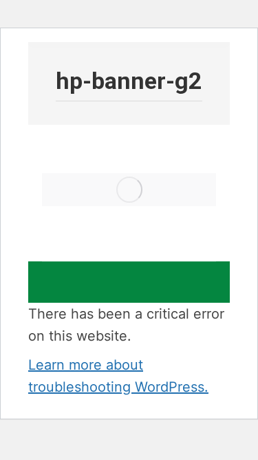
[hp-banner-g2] (129, 189)
